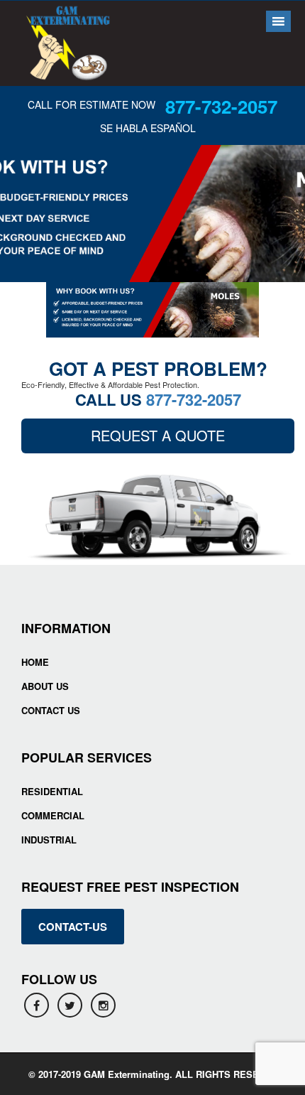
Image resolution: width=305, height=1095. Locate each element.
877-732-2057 (221, 106)
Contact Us (50, 710)
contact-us (72, 926)
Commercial (52, 815)
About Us (45, 686)
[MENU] (276, 21)
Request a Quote (158, 435)
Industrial (49, 839)
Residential (52, 791)
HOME (35, 662)
